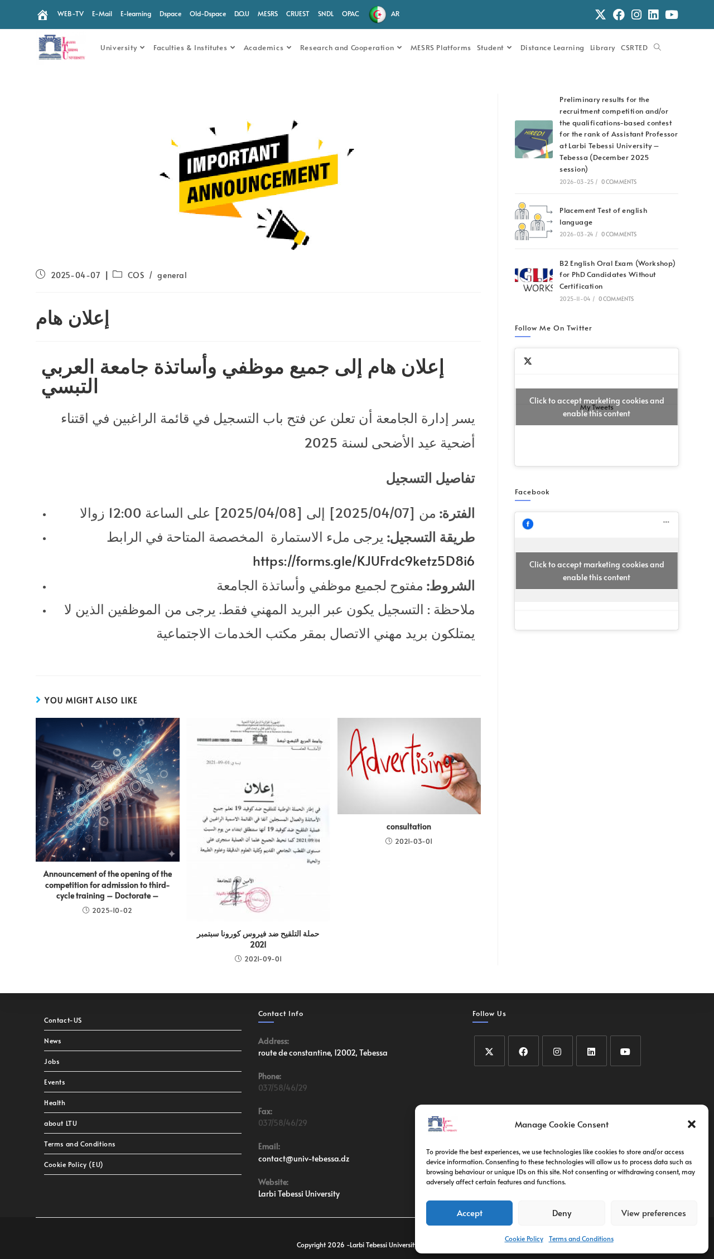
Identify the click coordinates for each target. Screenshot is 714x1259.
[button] (691, 1124)
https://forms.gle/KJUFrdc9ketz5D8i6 (364, 560)
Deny (561, 1212)
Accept (470, 1212)
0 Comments (619, 182)
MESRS (268, 13)
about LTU (60, 1123)
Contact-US (63, 1019)
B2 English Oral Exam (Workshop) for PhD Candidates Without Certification (617, 274)
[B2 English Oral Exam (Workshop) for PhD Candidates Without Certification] (534, 279)
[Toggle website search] (657, 47)
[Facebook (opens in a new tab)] (619, 15)
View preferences (653, 1212)
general (172, 275)
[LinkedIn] (591, 1051)
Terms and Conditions (581, 1238)
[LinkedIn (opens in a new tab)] (653, 15)
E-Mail (102, 13)
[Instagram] (557, 1051)
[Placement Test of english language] (534, 221)
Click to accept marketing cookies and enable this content (596, 407)
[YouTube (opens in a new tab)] (670, 15)
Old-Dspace (208, 13)
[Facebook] (523, 1051)
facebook (532, 492)
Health (55, 1102)
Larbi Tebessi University (299, 1193)
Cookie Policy (524, 1238)
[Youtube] (625, 1051)
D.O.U (241, 13)
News (52, 1040)
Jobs (51, 1061)
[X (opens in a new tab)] (600, 15)
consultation (409, 826)
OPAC (350, 13)
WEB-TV (70, 13)
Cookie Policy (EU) (74, 1164)
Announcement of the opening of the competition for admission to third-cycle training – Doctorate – (108, 884)
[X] (489, 1051)
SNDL (326, 13)
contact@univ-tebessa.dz (303, 1158)
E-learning (135, 13)
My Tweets (596, 407)
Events (54, 1081)
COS (136, 275)
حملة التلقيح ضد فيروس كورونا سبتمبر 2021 (258, 939)
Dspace (170, 13)
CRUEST (298, 13)
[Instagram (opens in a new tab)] (636, 15)
